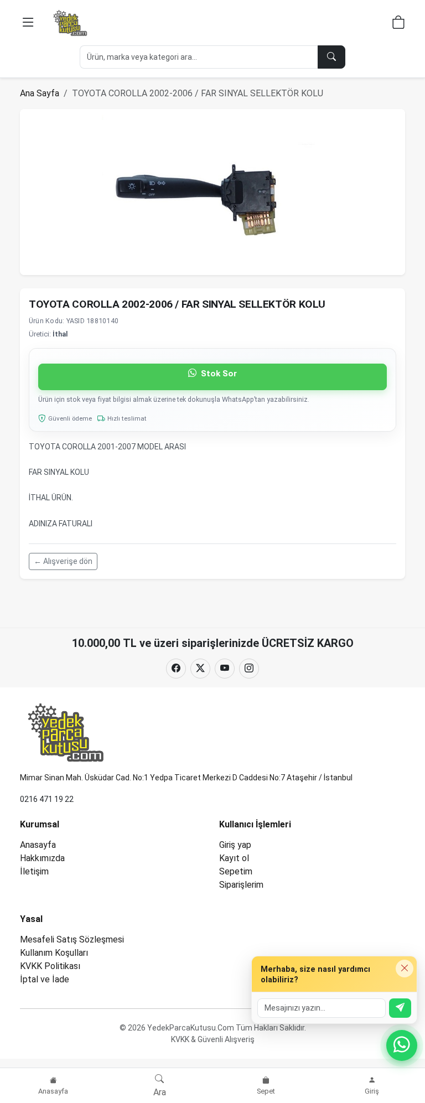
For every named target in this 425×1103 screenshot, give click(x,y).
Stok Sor (218, 374)
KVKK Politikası (50, 966)
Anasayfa (38, 845)
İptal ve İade (44, 979)
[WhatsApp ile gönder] (400, 1008)
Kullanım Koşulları (54, 952)
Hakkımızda (42, 858)
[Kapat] (404, 968)
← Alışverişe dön (63, 561)
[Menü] (28, 23)
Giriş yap (235, 845)
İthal (60, 334)
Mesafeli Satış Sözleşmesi (72, 939)
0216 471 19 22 (47, 799)
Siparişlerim (241, 884)
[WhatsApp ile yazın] (401, 1045)
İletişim (34, 871)
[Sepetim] (398, 24)
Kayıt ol (234, 858)
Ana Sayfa (39, 93)
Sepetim (235, 871)
